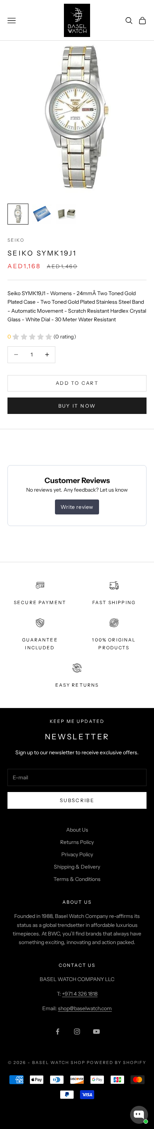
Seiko (15, 240)
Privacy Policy (77, 854)
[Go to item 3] (65, 214)
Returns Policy (77, 842)
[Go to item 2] (41, 214)
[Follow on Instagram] (77, 1031)
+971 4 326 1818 (80, 993)
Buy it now (77, 406)
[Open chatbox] (139, 1115)
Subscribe (77, 800)
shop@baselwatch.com (85, 1008)
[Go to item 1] (17, 214)
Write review (77, 507)
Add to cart (77, 383)
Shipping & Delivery (77, 866)
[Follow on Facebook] (57, 1031)
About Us (77, 829)
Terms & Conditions (77, 879)
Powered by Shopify (116, 1062)
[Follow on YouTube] (96, 1031)
